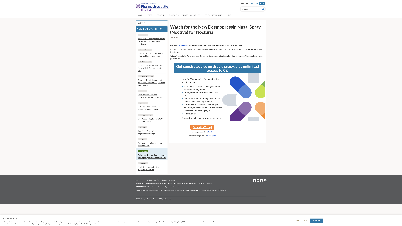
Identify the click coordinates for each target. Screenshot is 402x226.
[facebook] (254, 181)
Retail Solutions (191, 183)
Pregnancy (143, 163)
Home (139, 15)
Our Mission (149, 180)
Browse (161, 15)
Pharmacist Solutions (152, 183)
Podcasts (173, 15)
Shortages (143, 35)
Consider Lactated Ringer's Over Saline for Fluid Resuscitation (150, 54)
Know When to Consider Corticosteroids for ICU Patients (150, 96)
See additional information (217, 190)
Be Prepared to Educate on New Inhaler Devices (150, 144)
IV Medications (145, 49)
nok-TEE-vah (182, 45)
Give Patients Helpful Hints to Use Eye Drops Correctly (151, 120)
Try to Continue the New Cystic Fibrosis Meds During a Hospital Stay (150, 68)
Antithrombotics (146, 76)
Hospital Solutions (179, 183)
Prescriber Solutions (166, 183)
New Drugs (143, 151)
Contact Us (155, 187)
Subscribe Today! (202, 127)
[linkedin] (261, 181)
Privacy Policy (177, 187)
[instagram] (265, 181)
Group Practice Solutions (204, 183)
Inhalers (142, 139)
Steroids (142, 91)
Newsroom (171, 180)
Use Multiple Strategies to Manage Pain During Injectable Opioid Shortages (151, 41)
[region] (201, 220)
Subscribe (254, 3)
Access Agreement (166, 187)
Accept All (316, 221)
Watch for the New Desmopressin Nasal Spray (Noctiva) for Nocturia (152, 156)
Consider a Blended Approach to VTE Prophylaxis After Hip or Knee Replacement (151, 83)
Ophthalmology (145, 115)
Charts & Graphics (191, 15)
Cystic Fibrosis (145, 61)
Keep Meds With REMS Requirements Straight (146, 132)
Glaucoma (143, 103)
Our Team (157, 180)
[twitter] (257, 181)
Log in (210, 132)
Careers (164, 180)
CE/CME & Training (213, 15)
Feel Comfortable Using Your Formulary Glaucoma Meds (149, 108)
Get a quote (211, 136)
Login (262, 3)
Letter (149, 15)
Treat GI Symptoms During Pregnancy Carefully (148, 168)
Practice (142, 127)
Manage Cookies (301, 221)
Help (229, 15)
